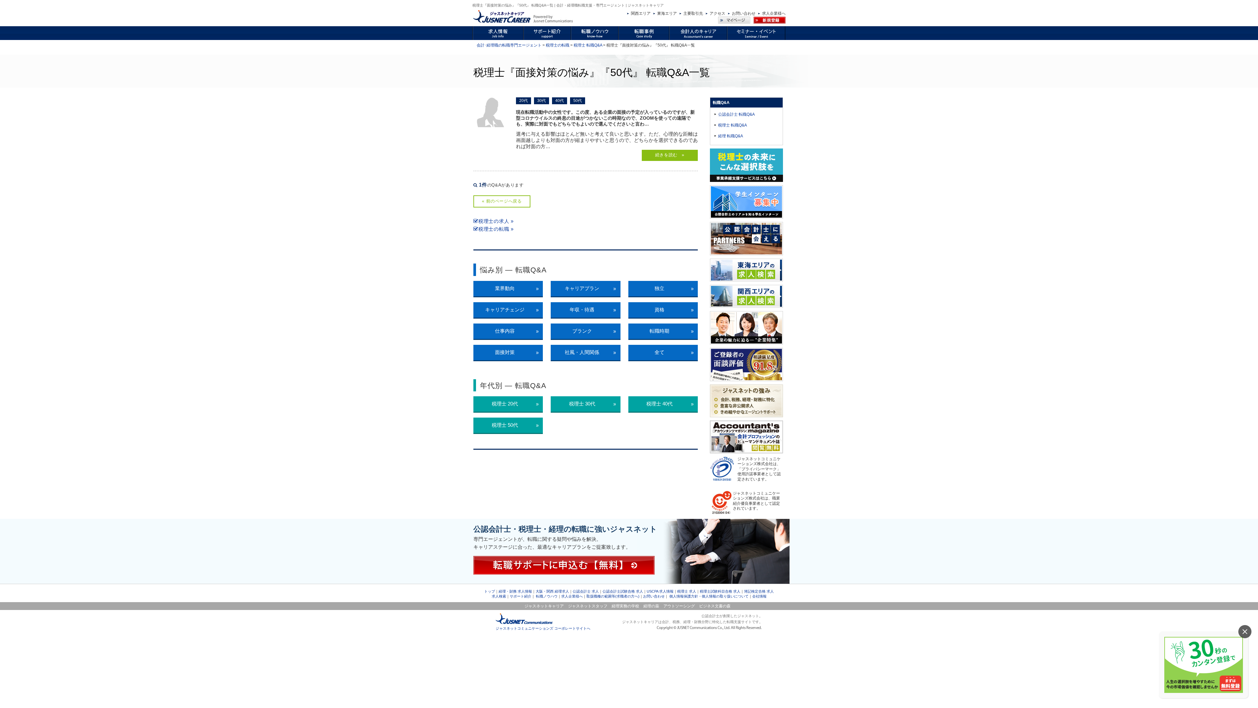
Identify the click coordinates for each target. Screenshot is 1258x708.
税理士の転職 (557, 45)
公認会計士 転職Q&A (736, 114)
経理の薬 (651, 606)
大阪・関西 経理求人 (552, 591)
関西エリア (641, 13)
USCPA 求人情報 (660, 591)
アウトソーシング (679, 606)
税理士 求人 (686, 591)
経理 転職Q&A (730, 136)
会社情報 (759, 596)
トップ (489, 591)
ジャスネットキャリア (544, 606)
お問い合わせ (743, 13)
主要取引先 (693, 13)
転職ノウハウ (547, 596)
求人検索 (499, 596)
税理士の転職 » (496, 229)
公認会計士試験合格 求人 (622, 591)
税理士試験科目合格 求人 (720, 591)
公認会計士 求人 (586, 591)
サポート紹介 (520, 596)
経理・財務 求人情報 (515, 591)
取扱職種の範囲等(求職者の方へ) (612, 596)
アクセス (717, 13)
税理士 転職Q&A (588, 45)
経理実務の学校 (625, 606)
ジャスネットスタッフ (587, 606)
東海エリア (667, 13)
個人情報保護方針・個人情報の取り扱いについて (709, 596)
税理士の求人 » (496, 221)
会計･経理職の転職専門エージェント (509, 45)
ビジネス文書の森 (715, 606)
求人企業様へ (774, 13)
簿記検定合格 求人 (759, 591)
